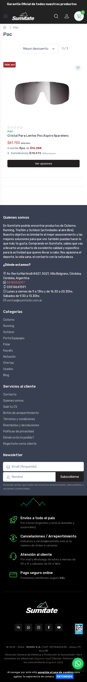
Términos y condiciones (19, 419)
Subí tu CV (10, 407)
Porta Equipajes (13, 338)
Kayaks (8, 350)
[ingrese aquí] (42, 658)
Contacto (9, 394)
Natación (9, 357)
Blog (6, 375)
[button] (56, 16)
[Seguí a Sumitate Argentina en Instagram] (38, 627)
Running (8, 326)
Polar (6, 344)
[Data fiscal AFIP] (79, 629)
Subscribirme (69, 477)
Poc (15, 27)
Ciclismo (9, 320)
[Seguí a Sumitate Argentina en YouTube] (59, 627)
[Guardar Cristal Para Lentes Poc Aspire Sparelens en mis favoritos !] (78, 68)
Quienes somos (13, 400)
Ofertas (8, 363)
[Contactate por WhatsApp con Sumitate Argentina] (28, 627)
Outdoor (8, 332)
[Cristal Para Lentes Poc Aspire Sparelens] (43, 92)
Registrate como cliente (20, 444)
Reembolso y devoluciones (21, 425)
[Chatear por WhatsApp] (78, 663)
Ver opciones (43, 163)
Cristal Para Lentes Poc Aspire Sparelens (38, 136)
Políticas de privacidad (18, 431)
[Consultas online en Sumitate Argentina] (18, 627)
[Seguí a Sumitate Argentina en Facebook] (49, 627)
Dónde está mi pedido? (18, 437)
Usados (8, 369)
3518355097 (16, 282)
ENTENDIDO (64, 676)
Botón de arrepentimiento (21, 413)
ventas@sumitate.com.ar (24, 300)
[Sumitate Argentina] (23, 16)
